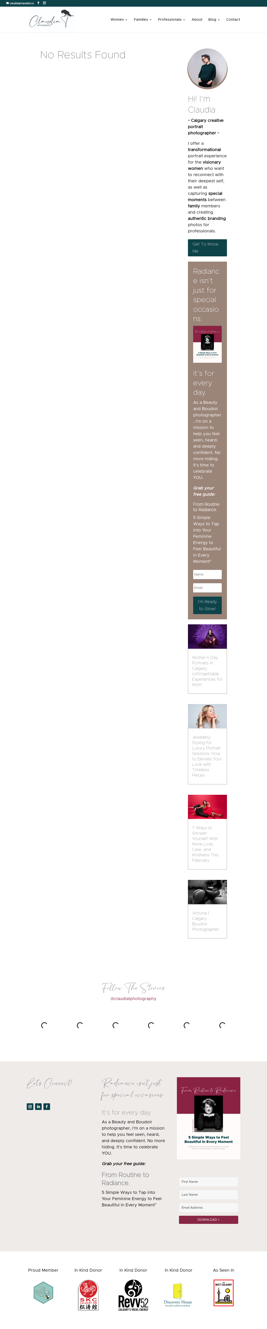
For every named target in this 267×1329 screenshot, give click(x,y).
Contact (233, 19)
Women (117, 19)
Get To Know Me (205, 247)
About (197, 19)
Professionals (170, 19)
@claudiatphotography (133, 999)
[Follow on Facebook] (46, 1106)
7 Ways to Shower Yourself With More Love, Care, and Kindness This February (205, 844)
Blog (212, 19)
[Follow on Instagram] (30, 1106)
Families (141, 19)
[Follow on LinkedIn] (38, 1106)
